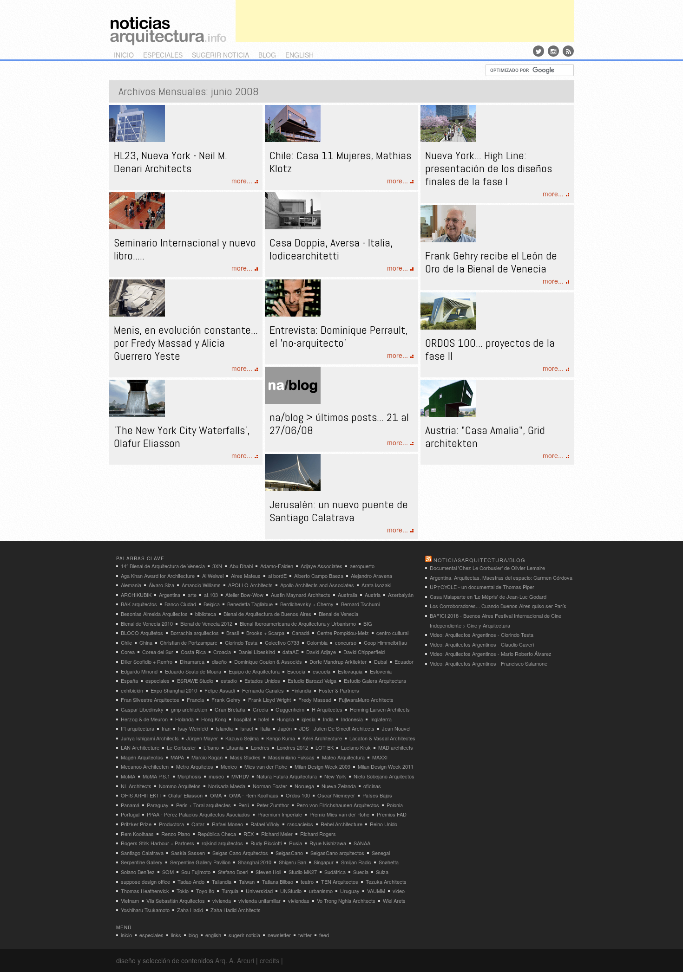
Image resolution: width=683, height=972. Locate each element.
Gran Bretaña (230, 709)
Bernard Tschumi (360, 604)
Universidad (259, 890)
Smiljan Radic (356, 862)
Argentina (169, 594)
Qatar (197, 824)
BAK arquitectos (139, 604)
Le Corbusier (181, 747)
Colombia (317, 642)
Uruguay (350, 890)
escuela (321, 671)
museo (216, 776)
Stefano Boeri (233, 871)
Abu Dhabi (241, 566)
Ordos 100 (298, 795)
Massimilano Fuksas (291, 757)
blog (267, 54)
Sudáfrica (335, 871)
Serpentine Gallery (142, 862)
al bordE (277, 575)
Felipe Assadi (219, 690)
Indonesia (352, 719)
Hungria (285, 719)
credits (269, 960)
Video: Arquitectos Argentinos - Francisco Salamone (488, 663)
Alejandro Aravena (371, 575)
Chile (126, 642)
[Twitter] (538, 51)
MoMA (128, 776)
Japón (285, 728)
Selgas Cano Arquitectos (240, 852)
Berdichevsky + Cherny (307, 604)
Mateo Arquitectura (343, 757)
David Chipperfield (364, 651)
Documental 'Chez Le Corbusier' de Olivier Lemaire (487, 567)
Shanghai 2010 (254, 862)
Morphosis (189, 776)
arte (192, 594)
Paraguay (158, 805)
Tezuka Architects (386, 881)
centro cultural (392, 632)
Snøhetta (389, 862)
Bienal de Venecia (338, 613)
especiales (163, 54)
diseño (219, 661)
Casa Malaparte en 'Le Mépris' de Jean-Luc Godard (488, 596)
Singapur (324, 862)
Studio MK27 (303, 871)
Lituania (234, 747)
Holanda (184, 719)
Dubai (380, 661)
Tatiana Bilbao (277, 881)
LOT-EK (324, 747)
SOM (168, 871)
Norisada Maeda (226, 786)
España (129, 680)
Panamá (130, 805)
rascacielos (300, 824)
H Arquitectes (327, 709)
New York (335, 776)
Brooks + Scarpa (265, 632)
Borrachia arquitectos (195, 632)
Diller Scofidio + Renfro (146, 661)
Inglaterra (381, 719)
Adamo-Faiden (276, 566)
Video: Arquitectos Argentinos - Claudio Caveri (482, 644)
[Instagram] (553, 51)
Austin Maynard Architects (300, 594)
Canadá (300, 632)
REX (248, 833)
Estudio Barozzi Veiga (312, 680)
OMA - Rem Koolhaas (253, 795)
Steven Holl (268, 871)
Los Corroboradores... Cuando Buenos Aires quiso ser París (498, 605)
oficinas (372, 786)
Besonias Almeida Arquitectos (154, 613)
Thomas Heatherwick (145, 890)
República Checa (216, 833)
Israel (246, 728)
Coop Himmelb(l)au (385, 642)
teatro (307, 881)
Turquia (230, 890)
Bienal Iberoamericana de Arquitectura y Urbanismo (298, 623)
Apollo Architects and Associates (317, 585)
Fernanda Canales (263, 690)
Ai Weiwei (212, 575)
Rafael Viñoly (265, 824)
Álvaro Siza (161, 585)
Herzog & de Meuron (144, 719)
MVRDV (240, 776)
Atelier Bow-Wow (244, 594)
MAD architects (395, 747)
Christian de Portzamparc (188, 642)
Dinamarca (192, 661)
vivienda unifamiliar (259, 900)
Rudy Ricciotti (266, 843)
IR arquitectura (137, 728)
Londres (260, 747)
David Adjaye (321, 651)
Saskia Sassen (188, 852)
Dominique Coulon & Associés (268, 661)
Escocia (296, 671)
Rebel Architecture (341, 824)
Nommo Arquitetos (180, 786)
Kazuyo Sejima (242, 738)
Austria (373, 594)
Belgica (212, 604)
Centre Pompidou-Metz (343, 632)
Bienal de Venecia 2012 (206, 623)
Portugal (130, 814)
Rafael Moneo (227, 824)
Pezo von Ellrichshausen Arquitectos (337, 805)
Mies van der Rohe (265, 766)
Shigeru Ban (292, 862)
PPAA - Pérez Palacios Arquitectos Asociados (198, 814)
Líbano (211, 747)
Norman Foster (270, 786)
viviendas (298, 900)
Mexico (229, 766)
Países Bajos (377, 795)
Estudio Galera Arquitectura (375, 680)
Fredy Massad (314, 699)
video (399, 890)
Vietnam (130, 900)
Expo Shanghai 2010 (174, 690)
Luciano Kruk (356, 747)
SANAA (362, 843)
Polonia (395, 805)
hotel (263, 719)
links (176, 935)
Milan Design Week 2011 (386, 766)
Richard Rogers (318, 833)
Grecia (260, 709)
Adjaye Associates (321, 566)
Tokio (183, 890)
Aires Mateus (246, 575)
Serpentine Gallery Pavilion (200, 862)
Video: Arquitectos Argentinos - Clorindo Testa (481, 634)
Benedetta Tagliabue (250, 604)
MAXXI (379, 757)
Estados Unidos (262, 680)
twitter (305, 935)
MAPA (177, 757)
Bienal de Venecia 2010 (147, 623)
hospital (242, 719)
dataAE (290, 651)
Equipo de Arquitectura (254, 671)
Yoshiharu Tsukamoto (145, 910)
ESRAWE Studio (195, 680)
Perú (243, 805)
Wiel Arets (394, 900)
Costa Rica (193, 651)
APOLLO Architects (250, 585)
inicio (124, 54)
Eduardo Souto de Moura (193, 671)
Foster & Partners (339, 690)
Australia (347, 594)
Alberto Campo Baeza (318, 575)
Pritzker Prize (136, 824)
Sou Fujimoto (195, 871)
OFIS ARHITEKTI (141, 795)
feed (324, 935)
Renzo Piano (175, 833)
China (145, 642)
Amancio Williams (201, 585)
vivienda (221, 900)
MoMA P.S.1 (156, 776)
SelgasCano (289, 852)
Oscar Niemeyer (336, 795)
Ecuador (404, 661)
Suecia (360, 871)
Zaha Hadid (190, 910)
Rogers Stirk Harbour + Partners (157, 843)
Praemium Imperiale (279, 814)
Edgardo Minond (139, 671)
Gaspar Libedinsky (142, 709)
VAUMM (376, 890)
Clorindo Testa (241, 642)
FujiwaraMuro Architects (366, 699)
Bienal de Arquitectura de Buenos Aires (267, 613)
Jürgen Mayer (202, 738)
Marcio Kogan (207, 757)
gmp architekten (189, 709)
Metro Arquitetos (194, 766)
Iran (166, 728)
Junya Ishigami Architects (150, 738)
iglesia (308, 719)
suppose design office (145, 881)
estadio (229, 680)
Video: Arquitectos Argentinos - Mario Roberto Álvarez (491, 653)
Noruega (304, 786)
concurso (345, 642)
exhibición (132, 690)
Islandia (224, 728)
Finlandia (301, 690)
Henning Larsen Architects (380, 709)
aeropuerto (362, 566)
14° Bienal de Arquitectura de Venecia (163, 566)
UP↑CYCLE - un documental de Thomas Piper (482, 586)
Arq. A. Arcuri (234, 960)
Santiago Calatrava (142, 852)
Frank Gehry (226, 699)
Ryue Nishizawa (327, 843)
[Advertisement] (405, 21)
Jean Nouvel (396, 728)
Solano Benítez (138, 871)
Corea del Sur (157, 651)
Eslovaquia (350, 671)
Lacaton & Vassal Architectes (382, 738)
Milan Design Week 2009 (322, 766)
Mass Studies (245, 757)
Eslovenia (381, 671)
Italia (265, 728)
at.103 (211, 594)
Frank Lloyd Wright (269, 699)
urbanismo (321, 890)
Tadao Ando (190, 881)
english (299, 54)
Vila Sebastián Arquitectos (175, 900)
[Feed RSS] (568, 51)
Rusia (295, 843)
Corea (128, 651)
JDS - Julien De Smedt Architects (336, 728)
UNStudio (291, 890)
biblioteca (205, 613)
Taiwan (247, 881)
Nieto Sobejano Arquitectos (384, 776)
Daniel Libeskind (256, 651)
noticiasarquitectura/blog (479, 560)
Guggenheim (290, 709)
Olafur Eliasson (185, 795)
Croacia (222, 651)
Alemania (131, 585)
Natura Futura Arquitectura (286, 776)
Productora (171, 824)
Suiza (382, 871)
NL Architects (136, 786)
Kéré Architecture (322, 738)
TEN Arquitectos (339, 881)
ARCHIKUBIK (136, 594)
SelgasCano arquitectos (337, 852)
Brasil (232, 632)
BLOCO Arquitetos (142, 632)
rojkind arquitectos (222, 843)
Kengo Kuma (280, 738)
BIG (367, 623)
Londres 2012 (292, 747)
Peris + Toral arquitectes (203, 805)
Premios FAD (392, 814)
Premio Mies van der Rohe (339, 814)
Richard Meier (277, 833)
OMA (216, 795)
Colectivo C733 (282, 642)
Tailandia (221, 881)
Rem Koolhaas (137, 833)
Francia (195, 699)
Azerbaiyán (401, 594)
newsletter (279, 935)
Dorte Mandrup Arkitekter (338, 661)
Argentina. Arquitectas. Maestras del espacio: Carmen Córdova (501, 577)
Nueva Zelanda (339, 786)
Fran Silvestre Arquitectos (150, 699)
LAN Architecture (140, 747)
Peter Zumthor (272, 805)
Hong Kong (213, 719)
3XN (217, 566)
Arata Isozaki (376, 585)
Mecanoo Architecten (145, 766)
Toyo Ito (205, 890)
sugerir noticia (220, 54)
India (328, 719)
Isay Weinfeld (193, 728)
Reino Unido (383, 824)
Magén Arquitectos (142, 757)
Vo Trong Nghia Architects (346, 900)
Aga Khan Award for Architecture (158, 575)
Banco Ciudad (180, 604)
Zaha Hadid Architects (235, 910)
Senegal (381, 852)
